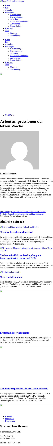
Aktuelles (9, 10)
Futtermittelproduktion (19, 21)
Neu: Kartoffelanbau (11, 277)
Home (7, 5)
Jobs (7, 31)
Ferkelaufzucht (16, 17)
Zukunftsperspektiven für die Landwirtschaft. (24, 388)
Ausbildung (15, 35)
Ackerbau (14, 19)
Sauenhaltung (15, 15)
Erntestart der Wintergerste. (14, 332)
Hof (6, 8)
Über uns (9, 28)
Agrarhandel (15, 24)
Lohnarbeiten (15, 26)
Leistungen (9, 12)
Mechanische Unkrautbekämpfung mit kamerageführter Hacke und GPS (20, 256)
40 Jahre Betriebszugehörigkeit (16, 232)
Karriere (13, 33)
